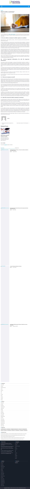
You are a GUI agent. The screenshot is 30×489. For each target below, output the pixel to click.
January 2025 (2, 474)
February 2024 (2, 478)
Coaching (2, 386)
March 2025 (2, 412)
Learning (2, 394)
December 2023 (2, 420)
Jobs (5, 430)
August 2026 (2, 402)
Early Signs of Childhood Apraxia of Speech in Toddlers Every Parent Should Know (10, 437)
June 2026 (2, 404)
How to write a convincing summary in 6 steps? (5, 136)
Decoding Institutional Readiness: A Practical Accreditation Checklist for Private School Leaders (12, 433)
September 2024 (3, 416)
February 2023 (2, 485)
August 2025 (2, 408)
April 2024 (2, 417)
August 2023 (2, 424)
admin (11, 151)
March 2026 (2, 405)
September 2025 (3, 466)
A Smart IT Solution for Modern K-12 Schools (15, 266)
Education (2, 390)
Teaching (17, 430)
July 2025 (2, 409)
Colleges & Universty (3, 387)
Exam (1, 391)
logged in (5, 144)
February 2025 (2, 413)
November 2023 (2, 421)
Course (16, 447)
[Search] (28, 6)
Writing (2, 10)
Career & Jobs (2, 384)
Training (2, 398)
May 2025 (2, 470)
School (1, 395)
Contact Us (16, 462)
